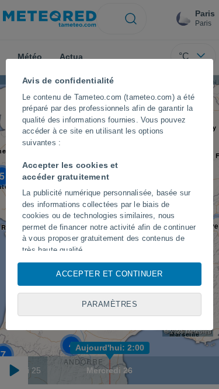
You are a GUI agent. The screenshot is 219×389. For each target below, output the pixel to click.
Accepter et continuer (109, 273)
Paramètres (109, 304)
